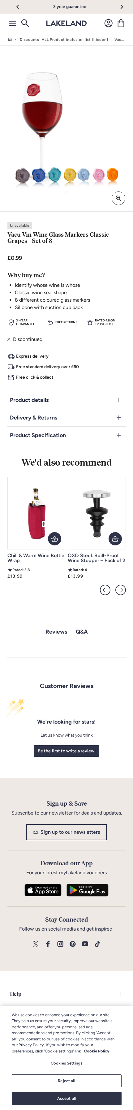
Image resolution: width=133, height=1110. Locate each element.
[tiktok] (97, 944)
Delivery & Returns (33, 417)
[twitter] (35, 944)
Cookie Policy (96, 1051)
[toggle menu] (12, 23)
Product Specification (38, 435)
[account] (109, 23)
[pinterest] (72, 944)
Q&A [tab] (82, 631)
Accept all (66, 1098)
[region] (66, 1058)
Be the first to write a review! (67, 751)
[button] (21, 7)
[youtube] (85, 944)
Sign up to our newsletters (70, 832)
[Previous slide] (105, 590)
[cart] (121, 23)
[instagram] (60, 944)
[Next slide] (120, 590)
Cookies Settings (66, 1063)
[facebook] (48, 944)
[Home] (9, 39)
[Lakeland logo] (66, 23)
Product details (29, 400)
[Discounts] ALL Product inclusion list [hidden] (63, 39)
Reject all (66, 1080)
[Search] (25, 23)
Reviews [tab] (56, 631)
